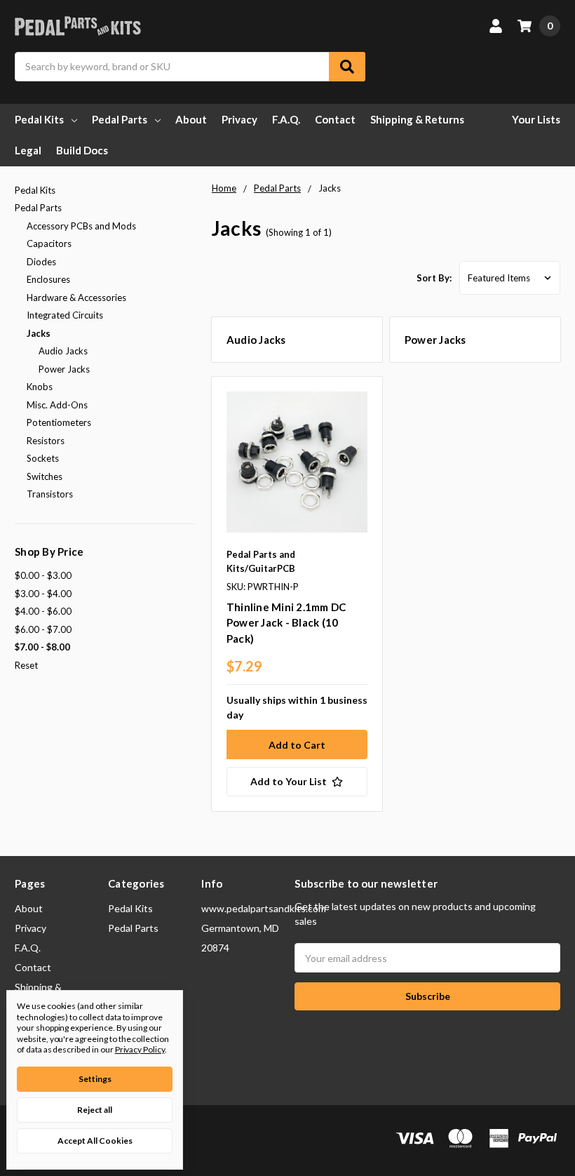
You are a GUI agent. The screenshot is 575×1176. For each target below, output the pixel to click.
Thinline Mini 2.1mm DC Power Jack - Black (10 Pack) (286, 623)
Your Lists (536, 119)
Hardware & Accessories (76, 297)
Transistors (50, 494)
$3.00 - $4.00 (43, 593)
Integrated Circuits (65, 315)
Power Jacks (64, 369)
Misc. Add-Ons (57, 404)
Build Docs (82, 150)
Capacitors (49, 243)
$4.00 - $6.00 (43, 611)
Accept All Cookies (95, 1140)
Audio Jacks (63, 350)
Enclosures (48, 279)
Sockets (43, 458)
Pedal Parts (119, 119)
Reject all (94, 1109)
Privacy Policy (140, 1049)
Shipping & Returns (417, 119)
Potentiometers (59, 422)
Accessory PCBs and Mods (81, 226)
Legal (28, 150)
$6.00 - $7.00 (43, 629)
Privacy (239, 119)
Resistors (46, 440)
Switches (44, 476)
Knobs (40, 386)
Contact (335, 119)
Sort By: (434, 277)
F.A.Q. (286, 119)
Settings (95, 1079)
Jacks (38, 333)
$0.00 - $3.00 (43, 575)
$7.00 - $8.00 (42, 647)
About (191, 119)
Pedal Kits (39, 119)
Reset (26, 665)
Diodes (41, 261)
